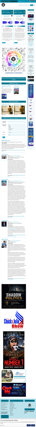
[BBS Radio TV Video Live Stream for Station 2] (17, 22)
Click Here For (31, 43)
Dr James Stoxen (5, 154)
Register (20, 1)
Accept (33, 425)
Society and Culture (10, 279)
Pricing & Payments (12, 404)
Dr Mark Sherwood (5, 220)
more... (3, 100)
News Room (11, 409)
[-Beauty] (16, 126)
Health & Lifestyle (9, 150)
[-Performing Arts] (16, 128)
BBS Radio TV (8, 16)
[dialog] (18, 423)
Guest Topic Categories (4, 125)
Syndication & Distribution (13, 408)
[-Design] (16, 125)
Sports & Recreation (22, 150)
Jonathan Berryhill (5, 179)
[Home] (3, 5)
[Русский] (33, 0)
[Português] (32, 0)
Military (23, 216)
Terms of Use (11, 415)
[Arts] (16, 124)
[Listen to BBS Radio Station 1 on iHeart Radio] (30, 105)
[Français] (30, 0)
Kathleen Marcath (5, 239)
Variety (3, 151)
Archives (4, 42)
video (32, 40)
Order (3, 134)
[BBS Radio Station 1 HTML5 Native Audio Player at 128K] (10, 22)
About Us (11, 411)
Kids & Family (14, 150)
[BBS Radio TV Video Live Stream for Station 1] (4, 22)
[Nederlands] (29, 0)
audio (32, 37)
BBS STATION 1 (30, 55)
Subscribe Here (31, 143)
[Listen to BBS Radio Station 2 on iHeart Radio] (30, 111)
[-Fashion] (16, 127)
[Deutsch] (31, 0)
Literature (15, 278)
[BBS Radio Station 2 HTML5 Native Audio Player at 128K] (22, 22)
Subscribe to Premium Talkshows (6, 1)
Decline (29, 425)
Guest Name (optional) (4, 122)
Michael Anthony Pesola (6, 140)
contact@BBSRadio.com (4, 409)
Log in (23, 1)
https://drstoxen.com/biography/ (15, 155)
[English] (28, 0)
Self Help (17, 150)
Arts (13, 278)
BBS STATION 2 (30, 59)
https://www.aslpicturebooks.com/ (16, 240)
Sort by (4, 132)
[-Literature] (16, 129)
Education (19, 278)
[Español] (34, 0)
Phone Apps (11, 410)
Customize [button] (2, 425)
